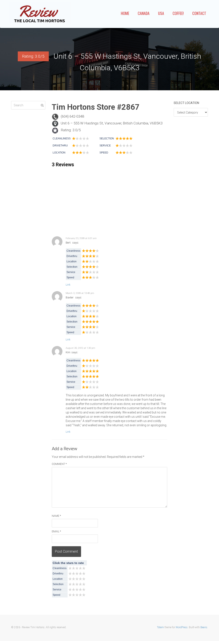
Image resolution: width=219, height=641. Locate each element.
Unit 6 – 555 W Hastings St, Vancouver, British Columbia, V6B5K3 (112, 123)
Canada (143, 13)
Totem (160, 627)
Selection (106, 138)
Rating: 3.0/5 (71, 130)
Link (68, 284)
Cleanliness (62, 138)
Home (125, 13)
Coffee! (178, 13)
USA (161, 13)
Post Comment (66, 551)
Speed (103, 152)
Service (105, 145)
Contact (199, 13)
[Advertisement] (109, 202)
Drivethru (60, 145)
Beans (203, 627)
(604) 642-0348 (72, 116)
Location (59, 152)
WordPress (182, 627)
